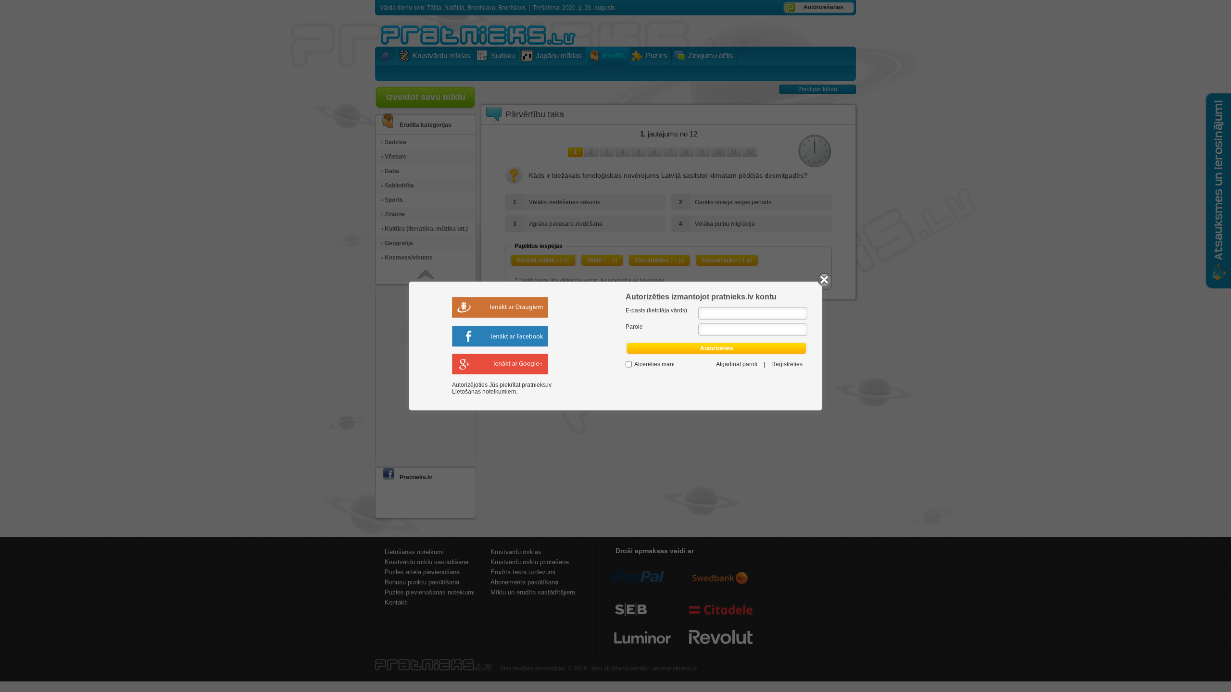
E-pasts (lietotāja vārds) (656, 310)
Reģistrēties (787, 364)
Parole (634, 326)
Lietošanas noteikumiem (484, 391)
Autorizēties (717, 348)
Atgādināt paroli (736, 364)
